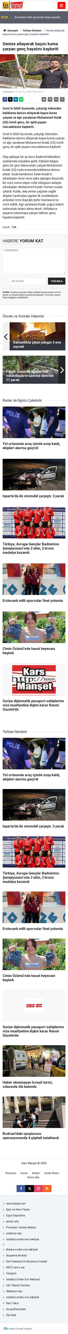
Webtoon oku (14, 1291)
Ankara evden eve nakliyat (22, 1249)
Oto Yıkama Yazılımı (18, 1285)
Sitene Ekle (33, 1177)
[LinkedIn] (15, 99)
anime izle (12, 1221)
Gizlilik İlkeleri (51, 1173)
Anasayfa (12, 30)
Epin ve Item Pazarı (18, 1209)
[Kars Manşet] (13, 5)
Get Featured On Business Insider (26, 1261)
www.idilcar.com (16, 1203)
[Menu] (61, 5)
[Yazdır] (44, 99)
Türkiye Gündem (31, 30)
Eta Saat (11, 1315)
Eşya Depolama (15, 1215)
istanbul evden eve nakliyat (22, 1239)
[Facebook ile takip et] (21, 1188)
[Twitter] (10, 99)
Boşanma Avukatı (16, 1255)
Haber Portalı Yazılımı (20, 1328)
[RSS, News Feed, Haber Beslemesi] (47, 1188)
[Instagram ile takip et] (38, 1188)
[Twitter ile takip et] (29, 1188)
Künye (24, 1173)
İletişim (36, 1173)
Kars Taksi (12, 1303)
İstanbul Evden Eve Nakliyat (23, 1279)
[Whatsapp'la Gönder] (21, 99)
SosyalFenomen (16, 1309)
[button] (50, 99)
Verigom (11, 1273)
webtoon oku (14, 1233)
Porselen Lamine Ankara (21, 1227)
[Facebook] (5, 99)
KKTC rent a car (15, 1267)
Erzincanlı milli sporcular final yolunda (37, 17)
